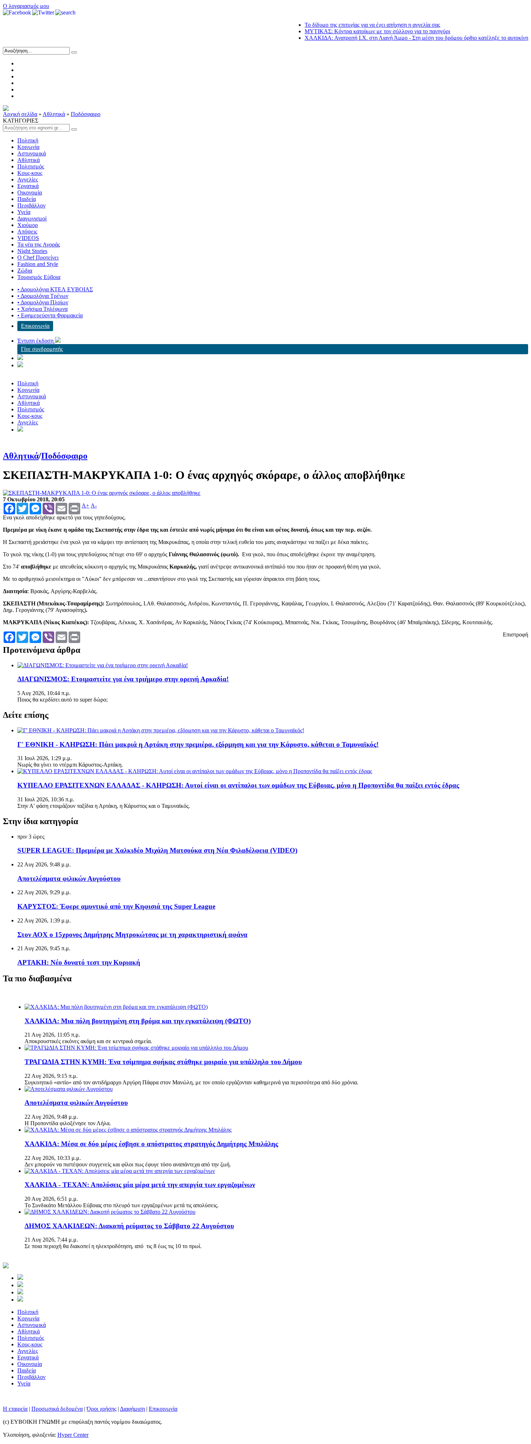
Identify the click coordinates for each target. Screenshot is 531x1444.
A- (94, 506)
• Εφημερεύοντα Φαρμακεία (50, 315)
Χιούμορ (27, 225)
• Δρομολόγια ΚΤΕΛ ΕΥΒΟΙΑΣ (55, 289)
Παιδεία (26, 199)
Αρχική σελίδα (20, 114)
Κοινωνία (28, 147)
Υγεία (23, 212)
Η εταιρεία (15, 1409)
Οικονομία (29, 192)
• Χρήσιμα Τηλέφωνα (42, 309)
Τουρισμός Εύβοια (38, 277)
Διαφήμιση (132, 1409)
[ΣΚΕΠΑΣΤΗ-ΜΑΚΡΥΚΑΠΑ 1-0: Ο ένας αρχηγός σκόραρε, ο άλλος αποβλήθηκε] (101, 493)
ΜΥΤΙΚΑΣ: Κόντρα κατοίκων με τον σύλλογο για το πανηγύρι (357, 31)
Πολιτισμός (30, 166)
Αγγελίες (27, 179)
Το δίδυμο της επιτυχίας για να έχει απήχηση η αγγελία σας (352, 25)
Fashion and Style (37, 264)
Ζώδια (24, 270)
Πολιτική (27, 140)
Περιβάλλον (31, 205)
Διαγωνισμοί (32, 218)
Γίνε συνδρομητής (42, 349)
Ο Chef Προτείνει (38, 257)
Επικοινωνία (35, 326)
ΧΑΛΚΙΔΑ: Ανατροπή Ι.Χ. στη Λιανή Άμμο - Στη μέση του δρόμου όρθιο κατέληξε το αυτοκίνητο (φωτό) (408, 38)
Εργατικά (28, 186)
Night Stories (32, 251)
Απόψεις (27, 231)
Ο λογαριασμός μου (26, 6)
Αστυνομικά (31, 153)
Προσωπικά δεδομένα (57, 1409)
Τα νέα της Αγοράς (38, 244)
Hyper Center (72, 1435)
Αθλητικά (54, 114)
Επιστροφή (515, 634)
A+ (85, 506)
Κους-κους (29, 173)
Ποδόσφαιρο (85, 114)
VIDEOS (28, 238)
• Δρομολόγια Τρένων (42, 296)
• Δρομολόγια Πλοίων (42, 302)
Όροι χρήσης (101, 1409)
